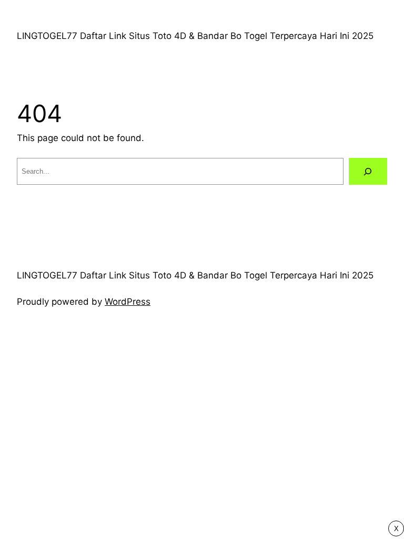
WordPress (127, 301)
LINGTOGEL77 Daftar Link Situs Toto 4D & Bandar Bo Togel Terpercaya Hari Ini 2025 (195, 36)
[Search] (368, 171)
